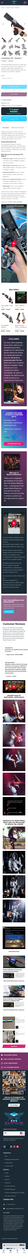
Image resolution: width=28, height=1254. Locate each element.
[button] (3, 24)
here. (23, 981)
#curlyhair (23, 671)
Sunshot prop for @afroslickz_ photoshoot (14, 696)
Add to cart (15, 87)
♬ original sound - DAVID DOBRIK (14, 654)
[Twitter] (8, 1146)
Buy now (15, 94)
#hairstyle (10, 671)
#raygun (23, 667)
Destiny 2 (16, 160)
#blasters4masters (10, 669)
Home (2, 7)
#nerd (6, 673)
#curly (19, 671)
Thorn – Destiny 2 (19, 305)
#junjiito (24, 669)
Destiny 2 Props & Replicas (12, 7)
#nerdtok (10, 673)
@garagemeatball (9, 662)
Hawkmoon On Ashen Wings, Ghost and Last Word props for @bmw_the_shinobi (14, 822)
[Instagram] (11, 1146)
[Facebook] (4, 1146)
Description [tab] (5, 127)
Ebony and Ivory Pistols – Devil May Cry (21, 326)
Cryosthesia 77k (5, 133)
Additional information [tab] (17, 127)
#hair (6, 671)
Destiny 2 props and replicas (15, 202)
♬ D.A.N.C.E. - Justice (10, 676)
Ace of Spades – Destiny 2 (5, 326)
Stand (2, 75)
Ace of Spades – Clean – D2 (7, 306)
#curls (15, 671)
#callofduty (18, 669)
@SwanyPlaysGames (14, 951)
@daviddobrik (8, 648)
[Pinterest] (14, 1146)
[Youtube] (17, 1146)
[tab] (5, 127)
